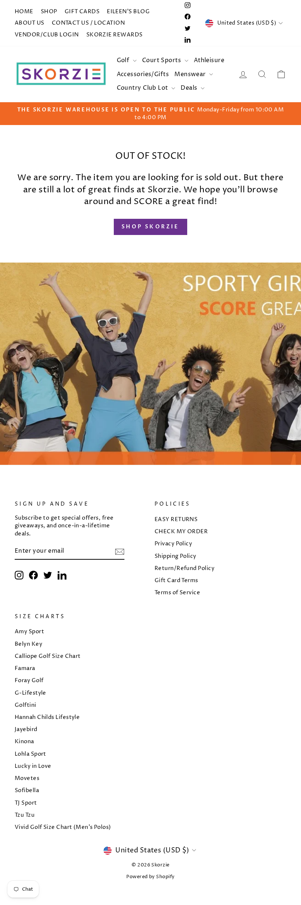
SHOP (49, 11)
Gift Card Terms (176, 580)
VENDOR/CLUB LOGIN (47, 35)
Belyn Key (28, 644)
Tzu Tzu (25, 815)
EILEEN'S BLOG (128, 11)
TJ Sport (26, 803)
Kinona (24, 741)
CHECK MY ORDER (181, 531)
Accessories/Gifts (143, 74)
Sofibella (27, 790)
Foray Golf (29, 680)
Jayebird (26, 729)
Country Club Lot (143, 88)
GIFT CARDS (82, 11)
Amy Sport (29, 631)
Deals (190, 88)
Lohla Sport (30, 754)
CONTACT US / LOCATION (88, 23)
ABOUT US (29, 23)
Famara (25, 668)
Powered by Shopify (150, 877)
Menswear (190, 74)
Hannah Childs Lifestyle (47, 717)
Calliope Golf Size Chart (48, 656)
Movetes (27, 778)
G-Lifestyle (30, 693)
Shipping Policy (175, 556)
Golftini (25, 705)
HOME (24, 11)
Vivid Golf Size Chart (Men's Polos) (63, 827)
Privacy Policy (173, 544)
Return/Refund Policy (184, 568)
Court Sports (162, 60)
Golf (124, 60)
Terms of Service (177, 592)
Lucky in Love (33, 766)
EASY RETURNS (176, 519)
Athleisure (209, 60)
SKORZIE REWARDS (114, 35)
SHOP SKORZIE (150, 226)
